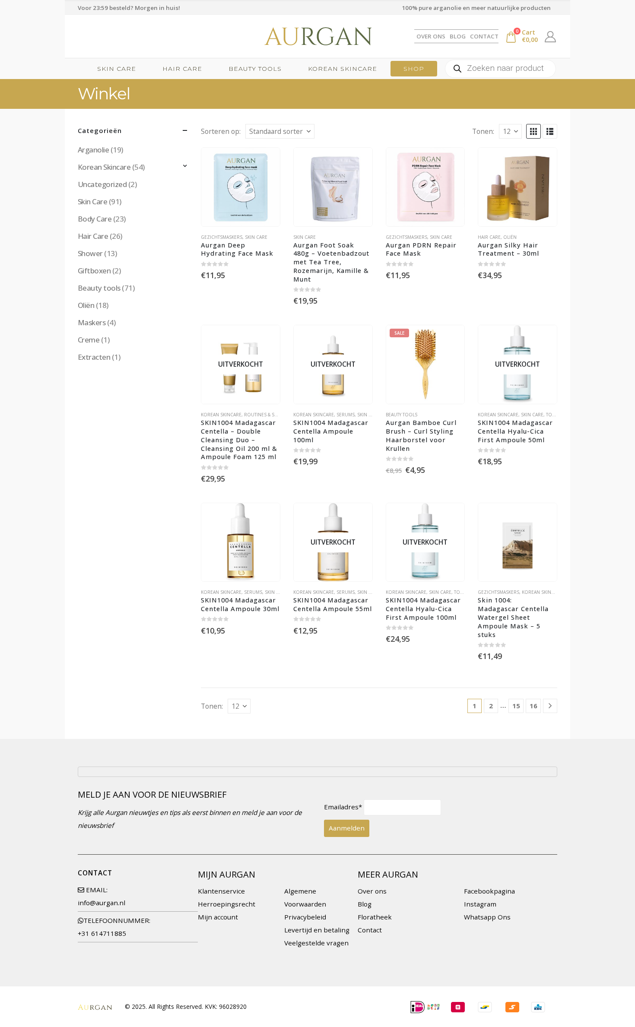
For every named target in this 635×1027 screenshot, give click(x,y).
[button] (533, 131)
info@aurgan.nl (101, 902)
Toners (555, 415)
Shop (413, 69)
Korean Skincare (342, 69)
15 (516, 705)
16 (533, 705)
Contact (484, 36)
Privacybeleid (305, 917)
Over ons (372, 891)
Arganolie (93, 150)
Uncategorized (102, 184)
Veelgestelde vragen (316, 942)
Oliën (510, 237)
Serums (346, 415)
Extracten (94, 357)
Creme (88, 340)
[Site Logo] (317, 36)
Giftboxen (94, 271)
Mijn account (218, 917)
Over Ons (430, 36)
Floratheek (375, 917)
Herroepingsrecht (226, 904)
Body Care (94, 219)
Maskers (91, 322)
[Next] (550, 706)
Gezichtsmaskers (221, 237)
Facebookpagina (489, 891)
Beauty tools (255, 69)
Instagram (480, 904)
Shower (90, 253)
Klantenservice (221, 891)
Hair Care (182, 69)
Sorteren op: (221, 131)
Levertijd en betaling (316, 930)
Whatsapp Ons (487, 917)
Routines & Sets (263, 415)
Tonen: (483, 131)
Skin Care (116, 69)
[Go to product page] (240, 187)
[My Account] (550, 36)
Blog (458, 36)
